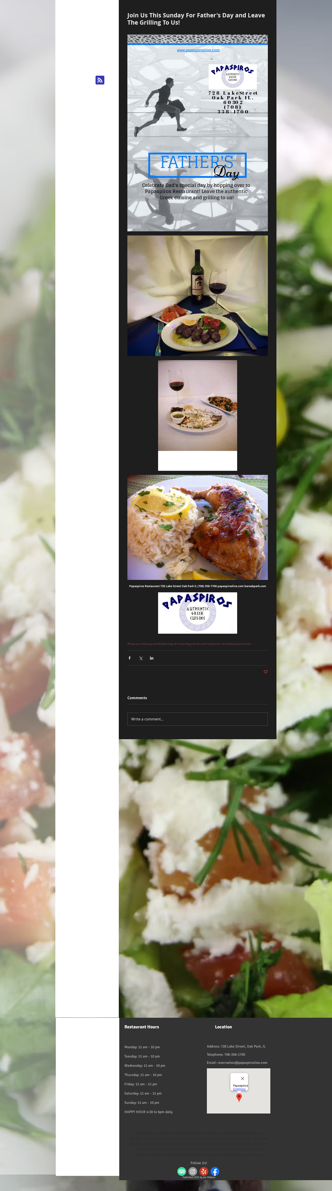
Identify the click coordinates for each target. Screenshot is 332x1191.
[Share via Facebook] (129, 658)
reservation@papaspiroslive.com (242, 1062)
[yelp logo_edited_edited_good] (203, 1171)
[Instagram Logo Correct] (192, 1171)
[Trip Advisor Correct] (181, 1171)
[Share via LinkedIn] (152, 658)
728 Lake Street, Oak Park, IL (243, 1046)
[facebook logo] (214, 1171)
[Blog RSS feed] (100, 80)
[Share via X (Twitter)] (140, 658)
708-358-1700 (234, 1054)
